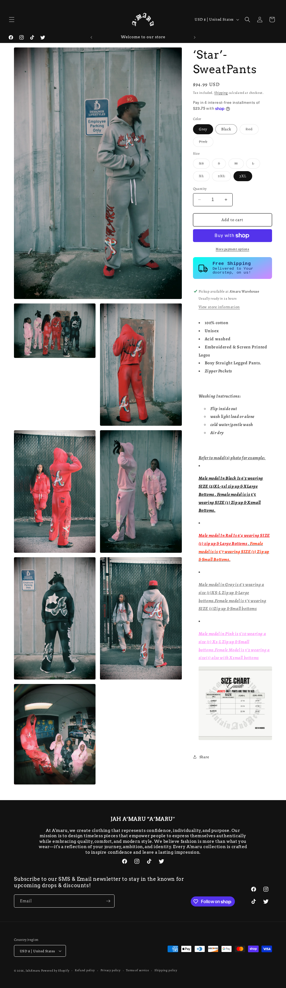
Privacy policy (111, 970)
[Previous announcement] (91, 37)
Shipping (221, 92)
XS (204, 165)
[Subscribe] (108, 901)
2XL (224, 177)
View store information (219, 307)
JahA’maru (33, 970)
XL (204, 177)
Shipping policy (165, 970)
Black (226, 129)
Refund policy (85, 970)
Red (252, 130)
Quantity (200, 188)
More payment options (232, 249)
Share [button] (204, 757)
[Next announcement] (195, 37)
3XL (242, 176)
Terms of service (137, 970)
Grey (203, 129)
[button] (12, 19)
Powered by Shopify (55, 970)
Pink (206, 143)
